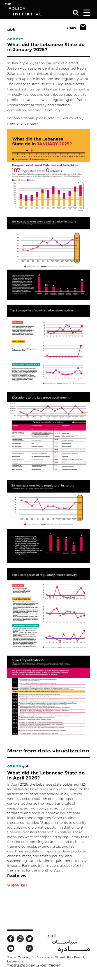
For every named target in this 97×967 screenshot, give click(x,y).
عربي (11, 28)
